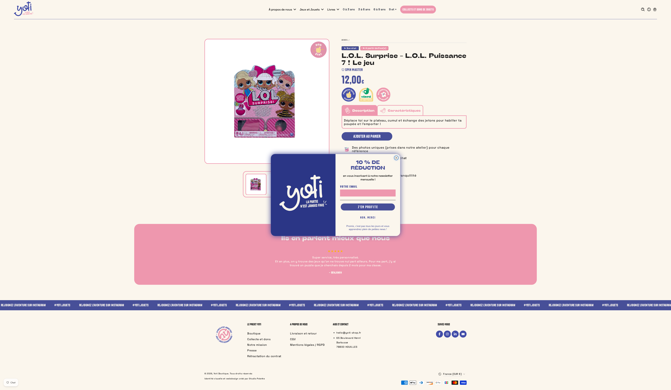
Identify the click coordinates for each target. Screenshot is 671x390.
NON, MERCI (368, 217)
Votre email (349, 186)
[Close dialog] (396, 158)
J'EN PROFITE (368, 207)
